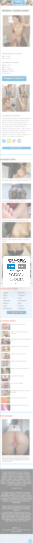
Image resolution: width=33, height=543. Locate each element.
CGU (16, 283)
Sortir (21, 266)
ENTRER (11, 266)
